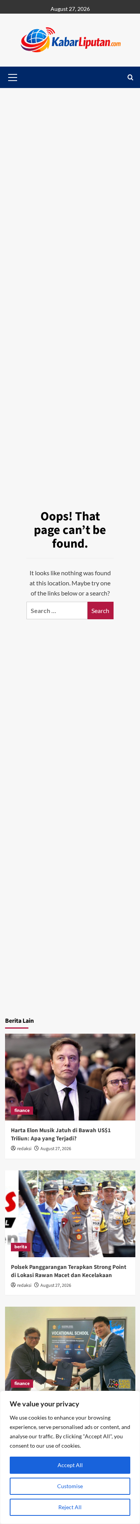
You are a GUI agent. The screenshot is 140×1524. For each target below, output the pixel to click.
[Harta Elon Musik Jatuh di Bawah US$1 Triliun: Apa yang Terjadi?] (70, 1077)
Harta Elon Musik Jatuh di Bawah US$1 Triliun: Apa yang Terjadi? (61, 1134)
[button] (130, 77)
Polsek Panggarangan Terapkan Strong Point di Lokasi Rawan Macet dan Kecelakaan (68, 1271)
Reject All (70, 1507)
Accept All (70, 1465)
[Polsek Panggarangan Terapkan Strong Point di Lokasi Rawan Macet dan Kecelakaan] (70, 1213)
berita (20, 1247)
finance (22, 1110)
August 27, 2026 (55, 1148)
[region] (70, 1457)
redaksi (24, 1148)
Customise (70, 1486)
